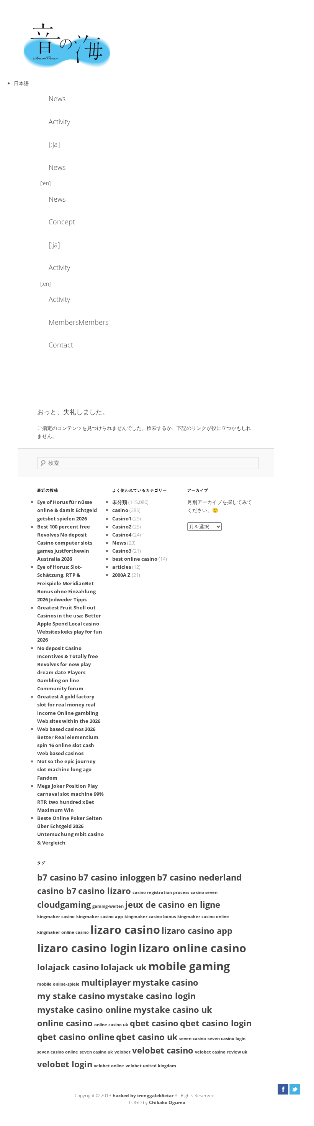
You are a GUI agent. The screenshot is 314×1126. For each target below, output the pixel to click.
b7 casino (57, 877)
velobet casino (162, 1050)
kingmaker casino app (99, 916)
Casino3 (121, 550)
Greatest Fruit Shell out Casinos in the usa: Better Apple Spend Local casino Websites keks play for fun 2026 (69, 624)
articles (121, 566)
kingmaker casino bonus (150, 916)
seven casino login (226, 1038)
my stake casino (71, 995)
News (57, 98)
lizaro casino (125, 929)
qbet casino (154, 1023)
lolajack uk (124, 967)
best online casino (134, 558)
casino (120, 510)
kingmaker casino (56, 916)
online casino (65, 1023)
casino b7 (57, 890)
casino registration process (160, 892)
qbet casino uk (147, 1036)
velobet (122, 1052)
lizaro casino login (87, 948)
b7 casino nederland (199, 877)
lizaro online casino (192, 948)
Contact (61, 344)
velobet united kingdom (151, 1065)
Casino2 (121, 526)
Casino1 (121, 518)
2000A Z (121, 574)
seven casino (192, 1038)
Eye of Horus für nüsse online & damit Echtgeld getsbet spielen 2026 (67, 510)
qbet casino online (75, 1036)
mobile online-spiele (58, 984)
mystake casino (165, 982)
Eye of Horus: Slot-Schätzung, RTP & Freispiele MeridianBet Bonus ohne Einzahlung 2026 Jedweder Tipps (66, 583)
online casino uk (111, 1024)
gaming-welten (108, 906)
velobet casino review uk (221, 1052)
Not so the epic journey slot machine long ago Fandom (66, 769)
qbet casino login (216, 1023)
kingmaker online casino (63, 932)
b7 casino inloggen (116, 877)
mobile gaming (189, 966)
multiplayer (106, 982)
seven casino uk (96, 1052)
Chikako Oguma (167, 1102)
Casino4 (121, 534)
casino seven (204, 892)
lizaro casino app (197, 930)
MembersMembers (69, 322)
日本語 (21, 83)
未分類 (119, 502)
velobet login (64, 1064)
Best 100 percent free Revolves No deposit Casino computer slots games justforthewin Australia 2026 (64, 543)
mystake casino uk (172, 1009)
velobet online (109, 1065)
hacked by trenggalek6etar (144, 1095)
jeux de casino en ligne (172, 904)
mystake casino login (151, 995)
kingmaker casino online (203, 916)
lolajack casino (68, 967)
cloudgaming (64, 904)
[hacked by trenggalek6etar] (67, 45)
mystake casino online (84, 1009)
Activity (59, 121)
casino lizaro (104, 890)
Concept (62, 221)
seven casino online (57, 1052)
